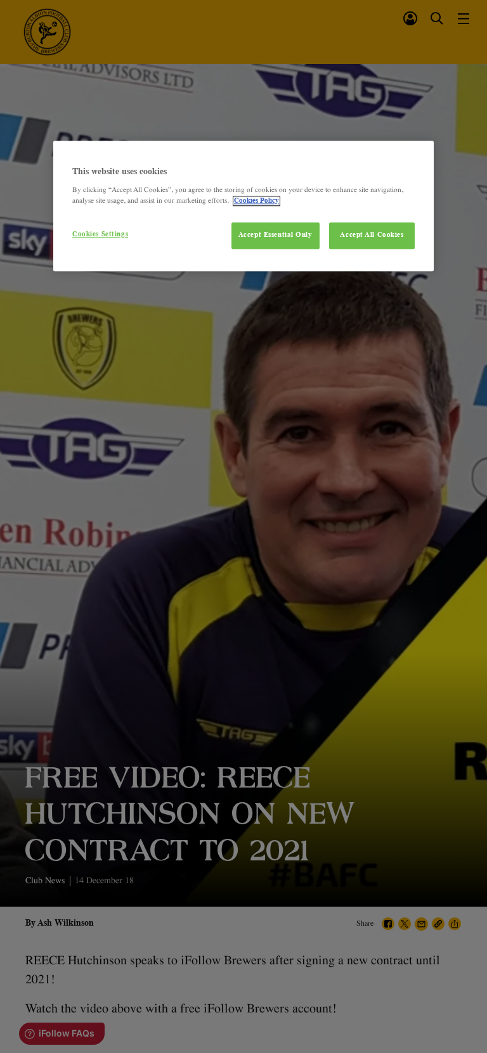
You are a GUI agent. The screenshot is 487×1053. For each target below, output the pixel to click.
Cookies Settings (100, 234)
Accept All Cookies (371, 235)
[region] (243, 206)
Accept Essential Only (275, 235)
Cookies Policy (256, 201)
